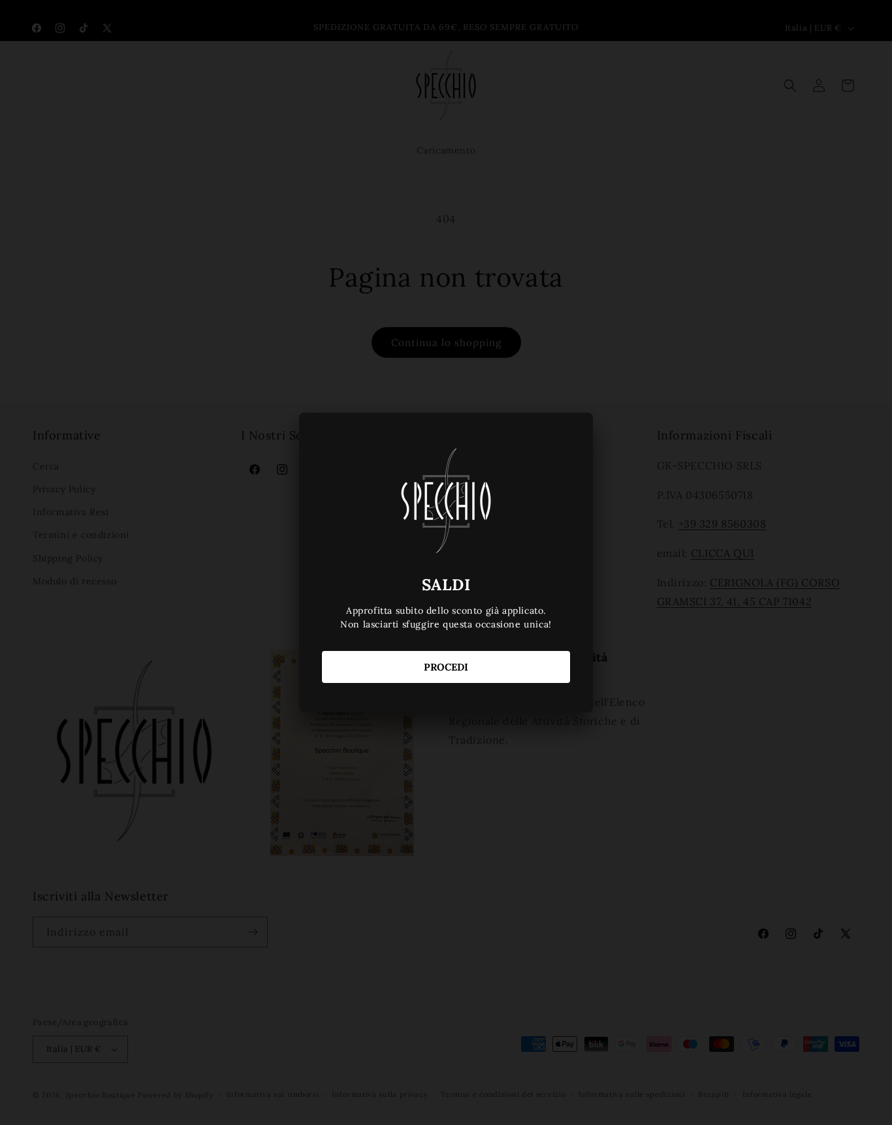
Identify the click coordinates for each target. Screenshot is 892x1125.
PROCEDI (446, 667)
